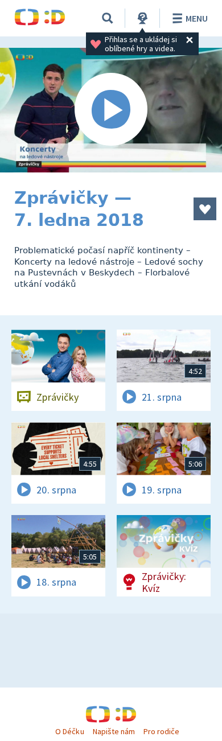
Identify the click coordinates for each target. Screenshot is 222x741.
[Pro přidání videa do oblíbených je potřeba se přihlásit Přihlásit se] (205, 208)
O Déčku (69, 731)
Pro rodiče (161, 731)
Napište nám (114, 731)
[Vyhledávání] (108, 18)
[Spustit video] (111, 110)
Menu (197, 18)
